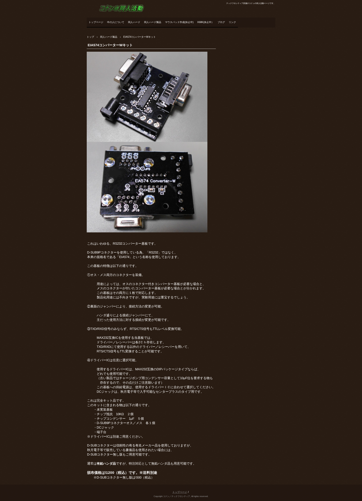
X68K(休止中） (205, 22)
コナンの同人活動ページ (114, 16)
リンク (232, 22)
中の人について (115, 22)
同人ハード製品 (152, 22)
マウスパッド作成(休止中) (179, 22)
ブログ (221, 22)
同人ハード (134, 22)
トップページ (96, 22)
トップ (90, 36)
